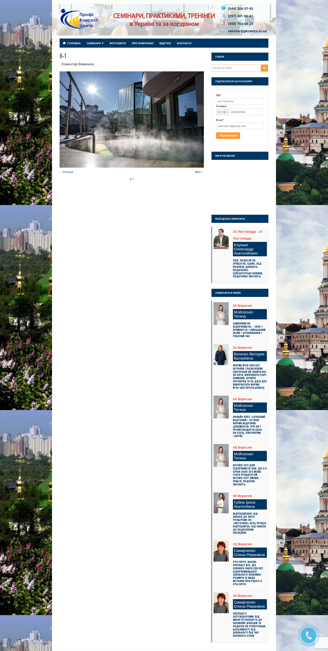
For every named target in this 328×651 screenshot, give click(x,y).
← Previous (66, 172)
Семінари (94, 43)
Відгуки (165, 43)
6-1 (132, 179)
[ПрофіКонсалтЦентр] (79, 27)
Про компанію (142, 43)
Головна (74, 43)
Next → (199, 172)
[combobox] (222, 112)
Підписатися (228, 135)
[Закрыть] (324, 627)
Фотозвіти (118, 43)
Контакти (184, 43)
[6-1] (132, 166)
